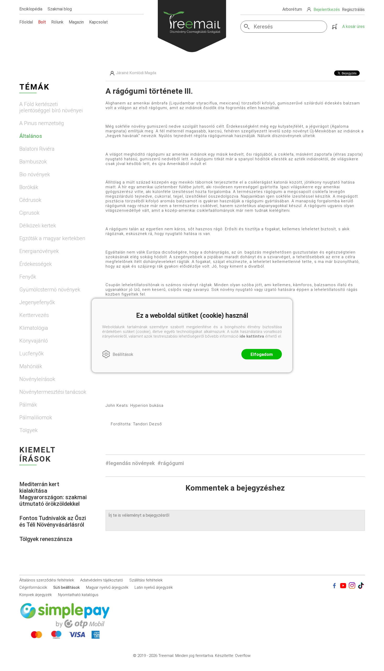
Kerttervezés (34, 315)
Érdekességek (35, 264)
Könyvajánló (33, 341)
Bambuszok (33, 161)
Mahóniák (30, 366)
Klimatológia (33, 328)
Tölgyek (28, 430)
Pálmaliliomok (35, 417)
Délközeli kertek (37, 225)
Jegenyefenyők (37, 302)
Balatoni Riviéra (37, 149)
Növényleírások (37, 379)
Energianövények (39, 251)
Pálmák (28, 405)
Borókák (28, 187)
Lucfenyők (31, 353)
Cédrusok (30, 200)
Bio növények (34, 174)
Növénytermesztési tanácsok (52, 392)
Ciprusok (29, 213)
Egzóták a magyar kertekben (52, 238)
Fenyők (27, 277)
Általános (30, 136)
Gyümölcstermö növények (49, 289)
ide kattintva (252, 336)
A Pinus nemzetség (41, 123)
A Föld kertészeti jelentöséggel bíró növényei (51, 107)
